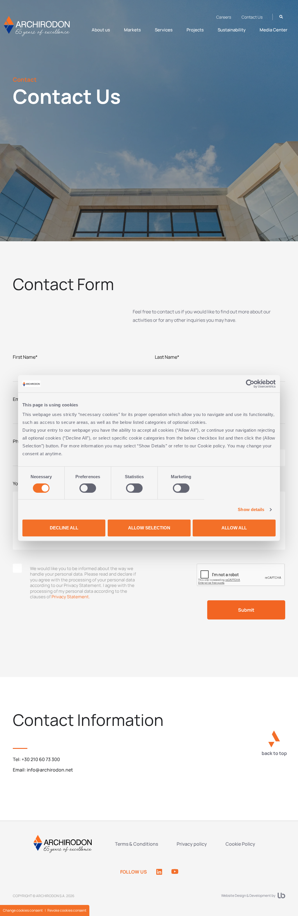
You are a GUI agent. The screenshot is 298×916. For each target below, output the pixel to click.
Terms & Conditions (136, 844)
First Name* (25, 357)
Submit (246, 610)
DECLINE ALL (64, 527)
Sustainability (232, 30)
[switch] (87, 488)
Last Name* (167, 357)
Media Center (274, 30)
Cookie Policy (240, 844)
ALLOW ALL (234, 527)
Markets (132, 30)
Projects (195, 30)
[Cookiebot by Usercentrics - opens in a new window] (250, 383)
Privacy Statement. (71, 597)
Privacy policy (192, 844)
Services (164, 30)
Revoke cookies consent (66, 910)
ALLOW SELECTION (149, 527)
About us (101, 30)
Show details (251, 509)
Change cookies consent (23, 910)
